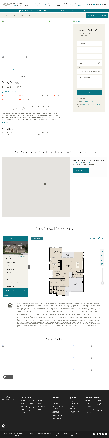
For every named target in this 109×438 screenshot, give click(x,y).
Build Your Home (49, 4)
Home (3, 76)
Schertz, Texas (78, 162)
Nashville (31, 407)
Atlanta (23, 400)
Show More (5, 122)
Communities (13, 15)
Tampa (39, 409)
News (98, 407)
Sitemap (65, 433)
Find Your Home (27, 4)
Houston (23, 412)
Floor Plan (22, 15)
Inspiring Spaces (56, 418)
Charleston (24, 406)
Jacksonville (32, 400)
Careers (87, 403)
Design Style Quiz (57, 415)
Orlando (31, 411)
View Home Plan (81, 170)
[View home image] (81, 350)
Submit (89, 92)
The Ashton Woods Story (62, 4)
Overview (4, 15)
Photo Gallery (31, 15)
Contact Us (74, 4)
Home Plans (17, 76)
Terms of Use (93, 101)
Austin (22, 403)
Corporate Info (89, 409)
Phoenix (40, 400)
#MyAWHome (101, 411)
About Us (88, 400)
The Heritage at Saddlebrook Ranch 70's (88, 160)
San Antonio (10, 76)
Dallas (22, 409)
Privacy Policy (84, 101)
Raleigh (40, 403)
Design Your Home (38, 4)
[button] (45, 184)
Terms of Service (96, 104)
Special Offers (80, 4)
